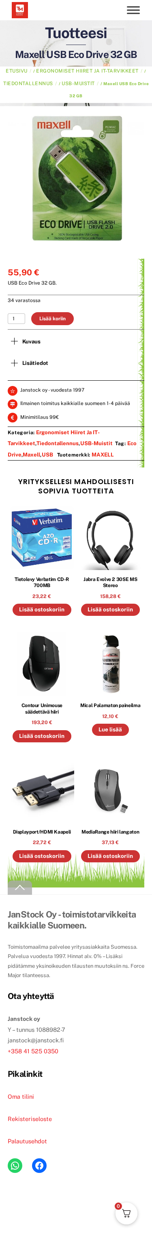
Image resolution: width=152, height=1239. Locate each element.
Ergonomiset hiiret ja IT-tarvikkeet (87, 71)
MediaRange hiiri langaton (110, 832)
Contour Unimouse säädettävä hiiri (41, 709)
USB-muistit (78, 83)
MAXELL (103, 454)
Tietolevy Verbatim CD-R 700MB (42, 583)
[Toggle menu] (133, 10)
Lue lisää (110, 729)
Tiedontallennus (28, 83)
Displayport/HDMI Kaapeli (42, 832)
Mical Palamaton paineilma (110, 706)
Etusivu (17, 71)
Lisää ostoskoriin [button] (41, 609)
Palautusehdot (27, 1141)
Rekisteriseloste (30, 1118)
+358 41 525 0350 (33, 1051)
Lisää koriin (52, 319)
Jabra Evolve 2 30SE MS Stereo (110, 583)
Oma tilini (21, 1096)
